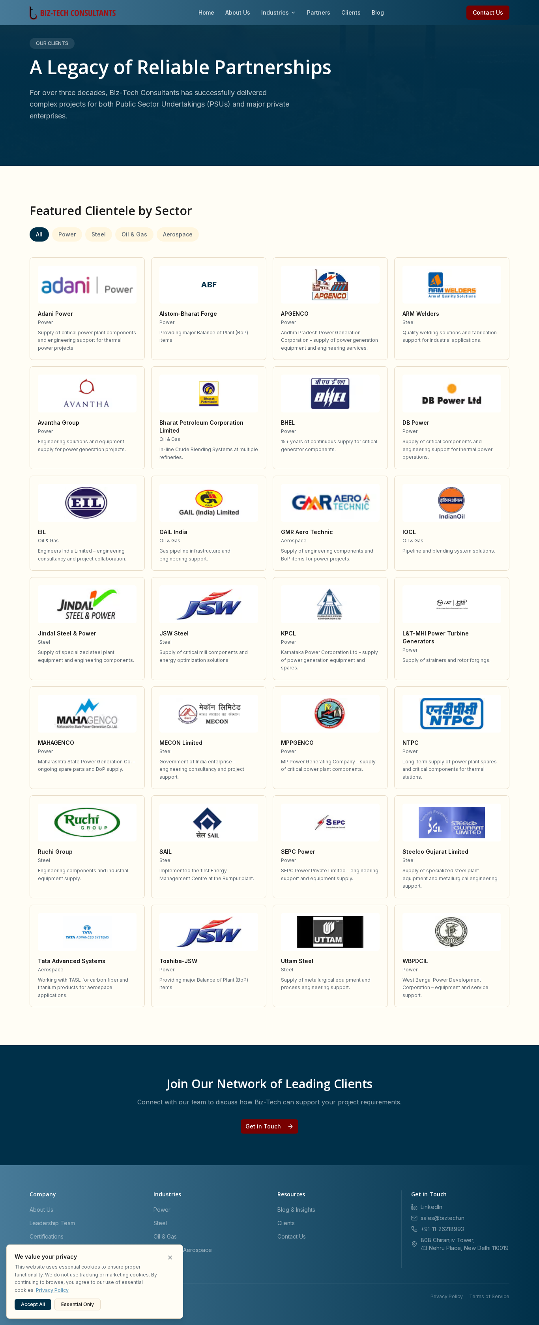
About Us (237, 12)
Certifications (47, 1236)
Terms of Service (489, 1296)
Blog (378, 12)
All (39, 234)
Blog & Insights (296, 1209)
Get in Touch (263, 1126)
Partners (318, 12)
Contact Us (488, 12)
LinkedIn (431, 1206)
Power (67, 234)
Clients (351, 12)
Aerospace (178, 234)
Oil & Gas (134, 234)
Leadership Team (52, 1223)
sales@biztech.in (442, 1217)
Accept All (33, 1304)
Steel (99, 234)
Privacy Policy (446, 1296)
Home (206, 12)
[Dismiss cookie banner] (170, 1257)
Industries (275, 12)
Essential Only (77, 1304)
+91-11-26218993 (442, 1229)
